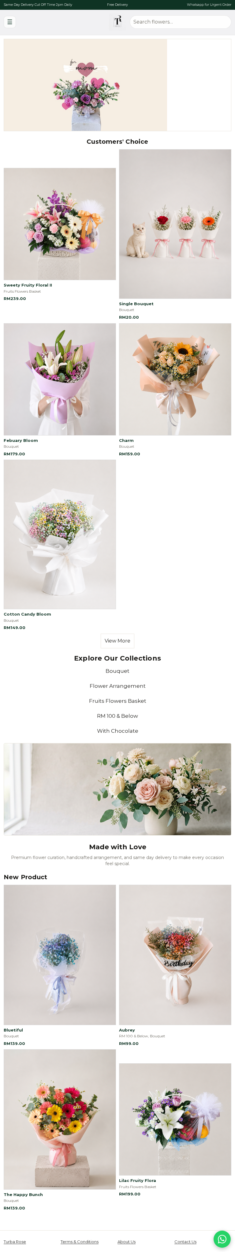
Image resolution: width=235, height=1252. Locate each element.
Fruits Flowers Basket (117, 701)
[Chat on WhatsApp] (222, 1239)
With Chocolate (117, 731)
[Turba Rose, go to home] (117, 22)
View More (117, 641)
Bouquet (117, 671)
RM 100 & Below (117, 716)
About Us (127, 1241)
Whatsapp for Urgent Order (209, 4)
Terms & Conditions (80, 1241)
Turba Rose (15, 1241)
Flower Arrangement (118, 686)
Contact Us (185, 1241)
